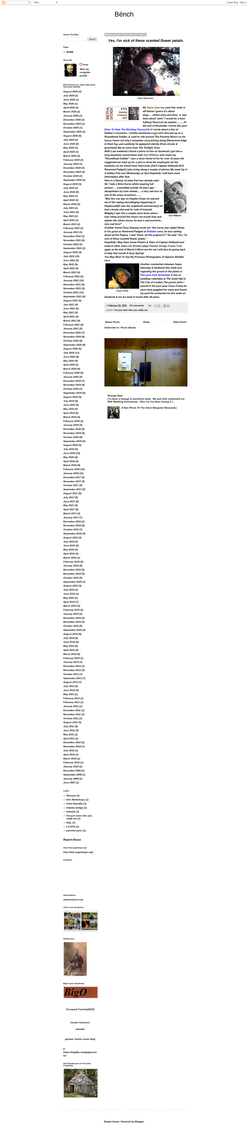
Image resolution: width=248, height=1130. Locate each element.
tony (85, 64)
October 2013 (71, 674)
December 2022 (72, 236)
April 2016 (69, 553)
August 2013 (70, 682)
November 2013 (72, 670)
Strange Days (115, 395)
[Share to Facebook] (165, 305)
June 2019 (69, 405)
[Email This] (155, 305)
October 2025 (71, 127)
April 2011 (69, 738)
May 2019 (68, 409)
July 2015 (68, 589)
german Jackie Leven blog (80, 1039)
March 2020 (69, 368)
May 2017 (68, 505)
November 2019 (72, 384)
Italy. (69, 822)
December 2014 (72, 618)
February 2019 (71, 421)
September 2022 (72, 248)
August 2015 (70, 585)
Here (107, 260)
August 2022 (70, 252)
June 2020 (69, 356)
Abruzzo (71, 795)
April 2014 (69, 650)
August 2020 (70, 348)
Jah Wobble (135, 245)
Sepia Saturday (156, 107)
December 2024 (72, 167)
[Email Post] (149, 305)
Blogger (139, 1121)
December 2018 (72, 429)
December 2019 (72, 381)
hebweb (70, 811)
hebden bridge (74, 807)
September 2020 (72, 344)
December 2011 (72, 710)
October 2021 (71, 292)
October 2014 (71, 626)
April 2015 (69, 602)
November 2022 (72, 240)
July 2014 (68, 638)
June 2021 (69, 308)
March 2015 (69, 605)
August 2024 (70, 184)
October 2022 (71, 244)
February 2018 (71, 469)
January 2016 (71, 565)
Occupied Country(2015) (80, 1009)
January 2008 (71, 778)
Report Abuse (72, 839)
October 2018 (71, 437)
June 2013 (69, 690)
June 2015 (69, 593)
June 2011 (69, 730)
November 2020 (72, 336)
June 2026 (69, 99)
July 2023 (68, 208)
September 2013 (72, 678)
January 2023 (71, 232)
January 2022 (71, 280)
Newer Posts (112, 322)
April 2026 (69, 107)
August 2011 (70, 722)
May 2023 (68, 216)
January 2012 (71, 706)
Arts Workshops (75, 799)
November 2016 (72, 525)
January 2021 (71, 328)
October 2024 (71, 176)
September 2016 (72, 533)
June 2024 (69, 192)
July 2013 (68, 686)
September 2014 (72, 630)
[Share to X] (161, 305)
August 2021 (70, 300)
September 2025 (72, 131)
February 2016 (71, 561)
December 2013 (72, 666)
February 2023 (71, 228)
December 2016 (72, 521)
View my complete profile (85, 72)
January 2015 (71, 614)
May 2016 (68, 549)
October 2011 (70, 718)
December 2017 (72, 477)
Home (146, 322)
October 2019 (71, 388)
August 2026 (70, 91)
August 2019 (70, 397)
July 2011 (68, 726)
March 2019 (69, 417)
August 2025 (70, 135)
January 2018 (71, 473)
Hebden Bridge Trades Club (165, 245)
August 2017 (70, 493)
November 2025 (72, 123)
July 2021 (68, 304)
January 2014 (71, 662)
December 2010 (72, 742)
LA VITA (70, 826)
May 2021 (68, 312)
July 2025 (68, 139)
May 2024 (68, 196)
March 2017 (69, 513)
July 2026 (68, 95)
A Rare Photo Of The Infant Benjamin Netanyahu (149, 407)
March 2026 (69, 111)
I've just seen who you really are (131, 310)
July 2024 (68, 188)
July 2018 (68, 449)
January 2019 (71, 425)
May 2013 (68, 694)
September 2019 (72, 393)
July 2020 (68, 352)
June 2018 (69, 453)
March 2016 (69, 557)
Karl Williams (151, 154)
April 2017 (69, 509)
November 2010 (72, 746)
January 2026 (71, 115)
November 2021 (72, 288)
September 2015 (72, 581)
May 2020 (68, 360)
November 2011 (72, 714)
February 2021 (71, 324)
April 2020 (69, 364)
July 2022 (68, 256)
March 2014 (69, 654)
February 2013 (71, 698)
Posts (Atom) (128, 327)
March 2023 (69, 224)
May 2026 (68, 103)
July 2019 (68, 401)
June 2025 (69, 143)
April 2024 (69, 200)
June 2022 (69, 260)
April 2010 (69, 754)
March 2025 (69, 155)
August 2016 (70, 537)
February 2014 (71, 658)
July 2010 (68, 750)
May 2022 (68, 264)
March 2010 (69, 758)
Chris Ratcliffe (74, 803)
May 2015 (68, 597)
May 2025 (68, 147)
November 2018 (72, 433)
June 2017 (69, 501)
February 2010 (71, 762)
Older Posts (180, 322)
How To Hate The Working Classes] (126, 129)
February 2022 (71, 276)
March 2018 (69, 465)
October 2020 (71, 340)
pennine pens (74, 830)
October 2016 (71, 529)
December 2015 (72, 569)
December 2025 (72, 119)
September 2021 (72, 296)
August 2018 (70, 445)
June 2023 (69, 212)
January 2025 (71, 164)
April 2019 (69, 413)
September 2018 (72, 441)
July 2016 (68, 541)
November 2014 (72, 621)
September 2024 (72, 180)
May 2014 (68, 646)
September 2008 (72, 774)
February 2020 (71, 372)
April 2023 (69, 220)
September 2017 (72, 489)
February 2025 (71, 160)
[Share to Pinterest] (168, 305)
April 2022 (69, 268)
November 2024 (72, 172)
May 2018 (68, 457)
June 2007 (69, 782)
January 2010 (71, 766)
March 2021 (69, 320)
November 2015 (72, 573)
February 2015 (71, 609)
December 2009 (72, 770)
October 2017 (71, 485)
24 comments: (137, 305)
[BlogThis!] (158, 305)
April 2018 (69, 461)
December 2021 (72, 284)
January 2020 (71, 376)
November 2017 (72, 481)
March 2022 (69, 272)
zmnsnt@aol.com (73, 899)
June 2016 (69, 545)
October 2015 (71, 577)
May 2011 (68, 734)
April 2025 (69, 151)
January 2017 (71, 517)
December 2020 (72, 332)
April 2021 (69, 316)
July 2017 (68, 497)
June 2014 (69, 642)
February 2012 (71, 702)
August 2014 (70, 634)
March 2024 (69, 204)
